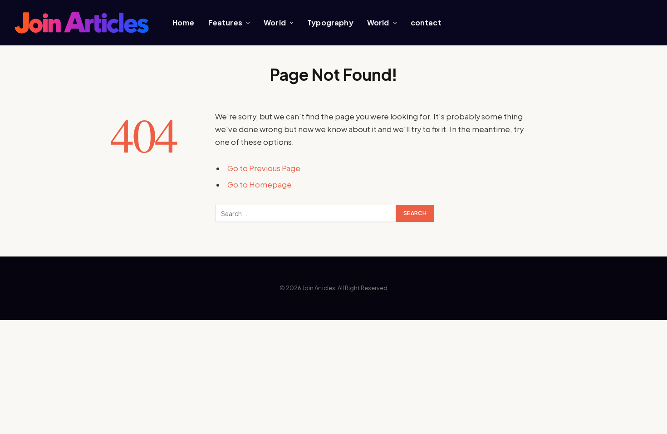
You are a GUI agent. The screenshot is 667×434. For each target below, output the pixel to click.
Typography (330, 22)
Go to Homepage (259, 184)
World (275, 22)
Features (225, 22)
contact (426, 22)
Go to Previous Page (263, 168)
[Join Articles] (82, 22)
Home (183, 22)
